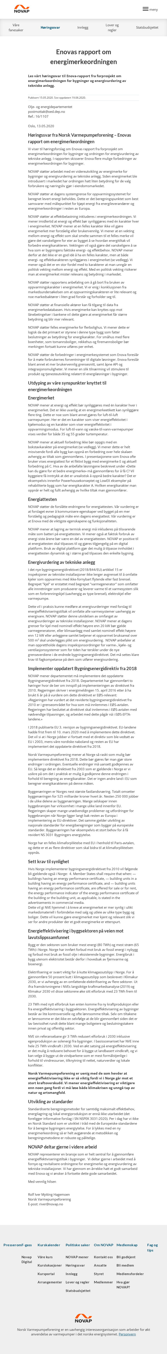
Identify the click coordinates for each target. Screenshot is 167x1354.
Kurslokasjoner (50, 1265)
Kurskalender (49, 1245)
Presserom (12, 1245)
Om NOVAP (103, 1245)
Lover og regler (112, 27)
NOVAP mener (77, 1257)
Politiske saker (78, 1245)
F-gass (27, 1245)
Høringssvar (50, 27)
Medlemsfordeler (130, 1274)
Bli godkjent (126, 1257)
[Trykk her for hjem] (76, 9)
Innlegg (82, 27)
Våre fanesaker (16, 27)
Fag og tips (152, 1247)
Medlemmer (103, 1282)
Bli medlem (125, 1265)
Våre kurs (45, 1257)
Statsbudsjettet (147, 27)
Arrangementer (50, 1282)
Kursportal (46, 1274)
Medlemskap (127, 1245)
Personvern (127, 1334)
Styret (99, 1274)
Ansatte (100, 1265)
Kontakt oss (103, 1257)
